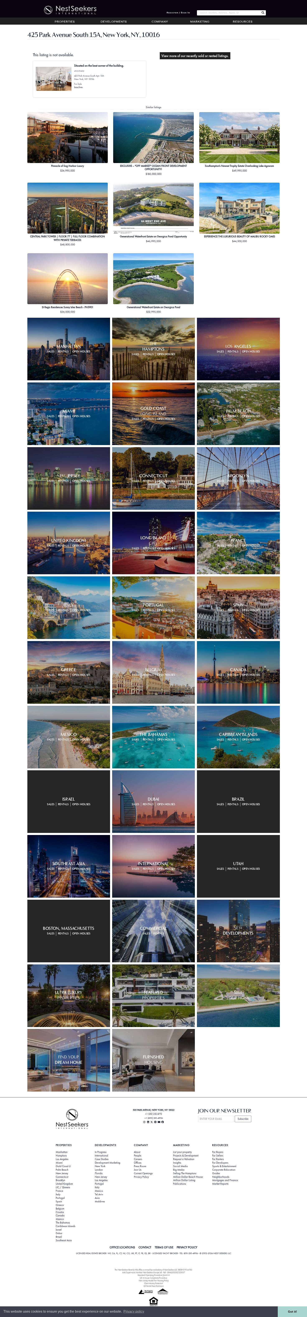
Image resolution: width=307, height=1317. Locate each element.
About (137, 1152)
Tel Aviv (99, 1194)
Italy (58, 1194)
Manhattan (61, 1152)
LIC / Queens (63, 1187)
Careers (138, 1159)
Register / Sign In (178, 13)
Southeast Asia (64, 1240)
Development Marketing (107, 1162)
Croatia (60, 1212)
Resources (242, 22)
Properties (65, 22)
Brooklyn (60, 1180)
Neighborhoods (220, 1177)
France (59, 1191)
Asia (97, 1198)
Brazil (59, 1237)
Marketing (199, 22)
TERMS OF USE (164, 1247)
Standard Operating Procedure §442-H (154, 1275)
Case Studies (102, 1159)
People (137, 1155)
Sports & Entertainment (224, 1166)
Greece (60, 1205)
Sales (50, 351)
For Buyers (217, 1152)
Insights (177, 1162)
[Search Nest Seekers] (263, 13)
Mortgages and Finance (225, 1180)
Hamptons (61, 1155)
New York (100, 1166)
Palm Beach (62, 1170)
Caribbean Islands (65, 1226)
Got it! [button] (292, 1311)
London (99, 1170)
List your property (182, 1152)
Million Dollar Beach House (188, 1177)
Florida (99, 1173)
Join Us (137, 1170)
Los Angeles (62, 1159)
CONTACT (144, 1247)
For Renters (218, 1159)
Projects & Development (185, 1155)
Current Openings (143, 1173)
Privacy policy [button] (133, 1311)
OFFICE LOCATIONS (122, 1247)
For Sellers (217, 1155)
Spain (59, 1201)
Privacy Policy (141, 1177)
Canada (60, 1215)
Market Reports (220, 1183)
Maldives (100, 1201)
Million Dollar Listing (184, 1180)
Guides (216, 1173)
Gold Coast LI (63, 1166)
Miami (59, 1162)
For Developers (220, 1162)
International (101, 1155)
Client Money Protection (153, 1283)
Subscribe (243, 1119)
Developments (114, 22)
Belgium (60, 1208)
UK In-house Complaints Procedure (153, 1278)
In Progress (101, 1152)
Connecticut (62, 1177)
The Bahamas (63, 1222)
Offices (137, 1162)
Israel (59, 1229)
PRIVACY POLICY (187, 1247)
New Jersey (62, 1173)
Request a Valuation (183, 1159)
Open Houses (81, 351)
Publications (179, 1183)
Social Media (180, 1166)
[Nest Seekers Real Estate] (67, 10)
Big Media (178, 1170)
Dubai (59, 1233)
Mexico (60, 1219)
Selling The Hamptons (184, 1173)
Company (160, 22)
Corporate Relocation (223, 1170)
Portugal (60, 1198)
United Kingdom (64, 1183)
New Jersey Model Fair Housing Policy (154, 1280)
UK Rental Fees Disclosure (153, 1286)
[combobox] (228, 12)
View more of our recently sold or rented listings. (194, 55)
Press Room (140, 1166)
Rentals (63, 351)
